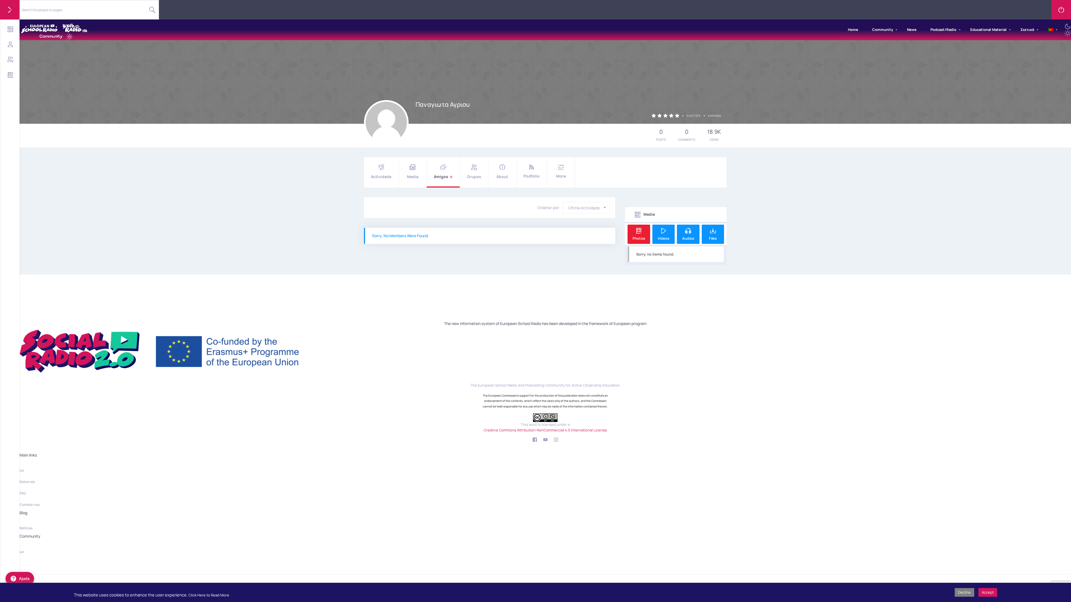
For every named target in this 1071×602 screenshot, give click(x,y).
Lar (22, 470)
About (502, 176)
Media (412, 176)
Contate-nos (30, 504)
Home (853, 29)
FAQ (23, 493)
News (911, 29)
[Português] (1050, 29)
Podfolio (532, 176)
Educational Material (988, 29)
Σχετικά (1027, 29)
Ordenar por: (548, 207)
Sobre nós (27, 481)
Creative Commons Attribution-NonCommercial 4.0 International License (545, 430)
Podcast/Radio (943, 29)
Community (882, 29)
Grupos (474, 176)
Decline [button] (964, 592)
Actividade (381, 176)
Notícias (26, 528)
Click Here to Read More (209, 595)
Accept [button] (988, 592)
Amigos (443, 176)
